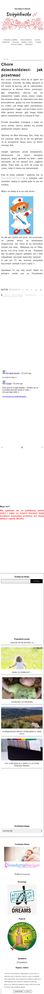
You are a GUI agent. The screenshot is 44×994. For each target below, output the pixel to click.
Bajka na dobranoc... (22, 672)
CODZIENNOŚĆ (26, 40)
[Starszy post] (42, 447)
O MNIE (38, 42)
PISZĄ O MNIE (16, 44)
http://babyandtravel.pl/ (12, 178)
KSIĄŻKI (16, 42)
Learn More (19, 991)
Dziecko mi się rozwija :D (21, 642)
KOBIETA (6, 42)
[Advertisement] (22, 478)
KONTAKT (29, 44)
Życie (21, 296)
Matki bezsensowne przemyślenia (22, 295)
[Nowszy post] (2, 447)
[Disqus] (22, 334)
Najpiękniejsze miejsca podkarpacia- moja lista (21, 732)
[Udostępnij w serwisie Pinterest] (41, 290)
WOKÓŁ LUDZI (27, 42)
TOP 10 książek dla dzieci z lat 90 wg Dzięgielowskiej (22, 764)
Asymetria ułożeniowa (22, 702)
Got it (28, 991)
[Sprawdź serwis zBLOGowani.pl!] (22, 874)
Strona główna (10, 40)
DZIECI (37, 40)
